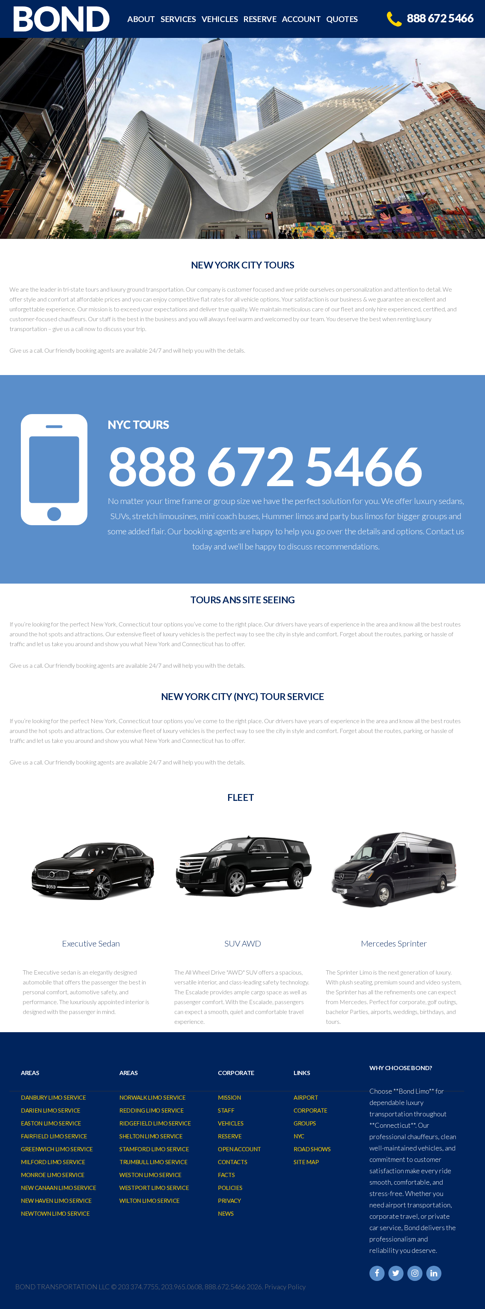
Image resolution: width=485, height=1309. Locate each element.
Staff (226, 1110)
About (141, 19)
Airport (306, 1097)
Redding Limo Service (151, 1110)
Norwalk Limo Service (152, 1097)
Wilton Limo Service (149, 1200)
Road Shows (312, 1149)
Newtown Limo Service (55, 1213)
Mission (229, 1097)
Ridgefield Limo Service (155, 1123)
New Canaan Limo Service (58, 1187)
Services (178, 19)
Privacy (229, 1200)
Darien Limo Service (50, 1110)
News (226, 1213)
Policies (230, 1187)
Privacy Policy (285, 1286)
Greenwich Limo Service (57, 1149)
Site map (306, 1161)
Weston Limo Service (150, 1174)
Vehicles (220, 19)
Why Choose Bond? (400, 1067)
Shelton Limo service (151, 1136)
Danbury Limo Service (53, 1097)
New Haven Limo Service (56, 1200)
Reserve (259, 19)
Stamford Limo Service (154, 1149)
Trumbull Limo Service (153, 1161)
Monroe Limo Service (52, 1174)
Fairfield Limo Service (54, 1136)
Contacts (232, 1161)
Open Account (239, 1149)
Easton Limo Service (51, 1123)
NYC (299, 1136)
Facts (226, 1174)
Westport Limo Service (154, 1187)
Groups (305, 1123)
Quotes (341, 19)
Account (301, 19)
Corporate (310, 1110)
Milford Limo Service (53, 1161)
